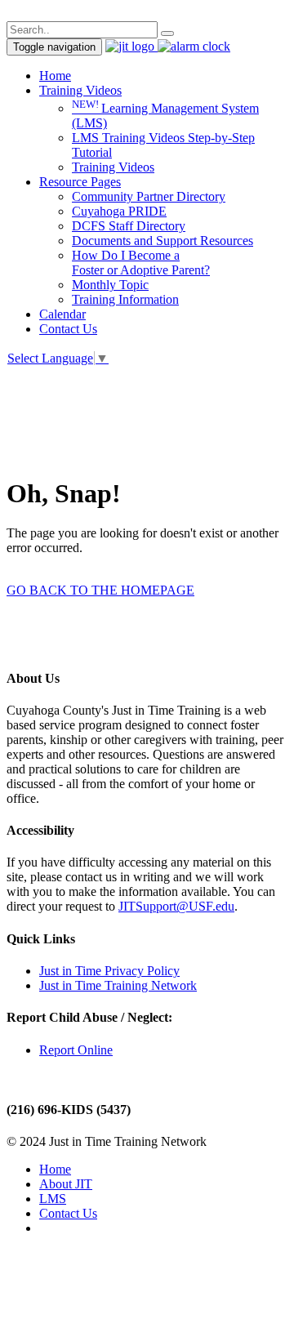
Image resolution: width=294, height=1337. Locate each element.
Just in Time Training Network (118, 985)
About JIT (65, 1184)
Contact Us (68, 329)
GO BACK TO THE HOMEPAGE (100, 590)
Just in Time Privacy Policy (109, 971)
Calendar (62, 314)
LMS (52, 1199)
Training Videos (80, 90)
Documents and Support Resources (162, 240)
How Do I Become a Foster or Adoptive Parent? (141, 262)
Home (55, 75)
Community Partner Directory (148, 196)
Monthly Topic (110, 285)
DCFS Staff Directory (128, 226)
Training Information (125, 299)
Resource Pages (80, 182)
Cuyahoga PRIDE (119, 211)
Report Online (76, 1050)
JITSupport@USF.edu (176, 906)
